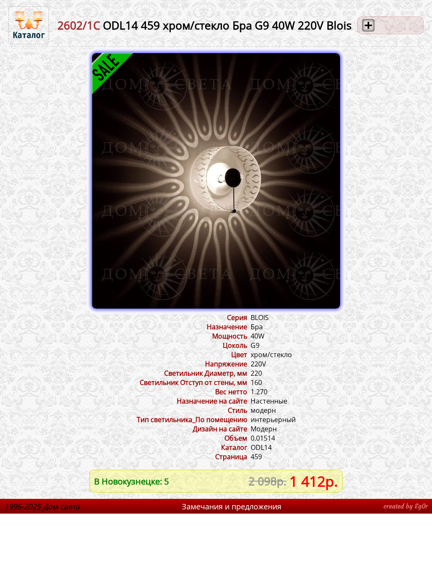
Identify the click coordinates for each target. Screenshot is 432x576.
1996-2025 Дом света (42, 506)
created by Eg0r (405, 506)
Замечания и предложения (231, 506)
